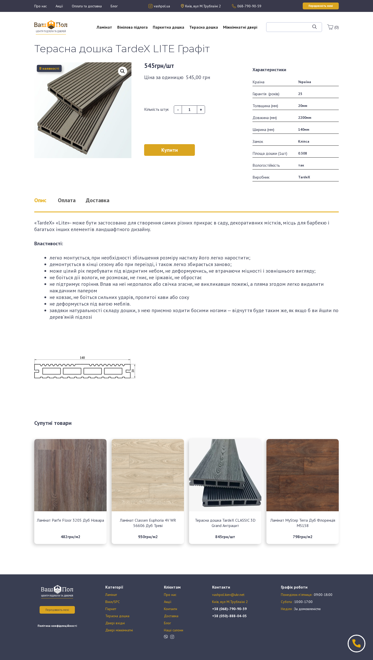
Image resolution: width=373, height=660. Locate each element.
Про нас (40, 6)
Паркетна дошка (168, 27)
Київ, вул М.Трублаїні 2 (230, 601)
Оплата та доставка (87, 6)
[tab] (46, 200)
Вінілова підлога (132, 27)
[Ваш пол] (50, 24)
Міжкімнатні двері (240, 27)
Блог (114, 6)
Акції (59, 6)
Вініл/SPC (112, 601)
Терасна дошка (203, 27)
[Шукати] (314, 27)
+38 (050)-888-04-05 (229, 616)
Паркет (110, 609)
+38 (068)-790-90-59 (229, 609)
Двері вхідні (115, 623)
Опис (40, 200)
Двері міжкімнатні (119, 630)
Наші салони (173, 630)
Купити (169, 150)
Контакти (170, 609)
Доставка (171, 616)
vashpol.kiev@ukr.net (228, 594)
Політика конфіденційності (57, 626)
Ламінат (104, 27)
